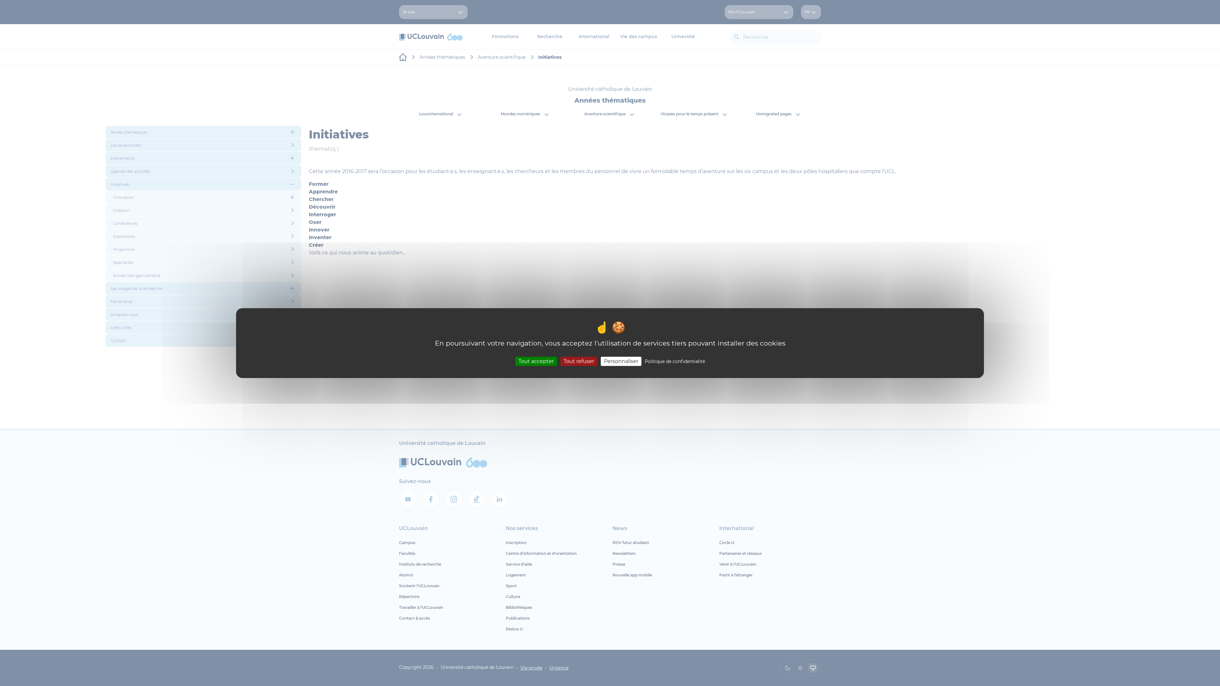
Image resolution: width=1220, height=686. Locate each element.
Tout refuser (579, 361)
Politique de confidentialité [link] (675, 361)
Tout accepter (536, 361)
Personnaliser (621, 361)
